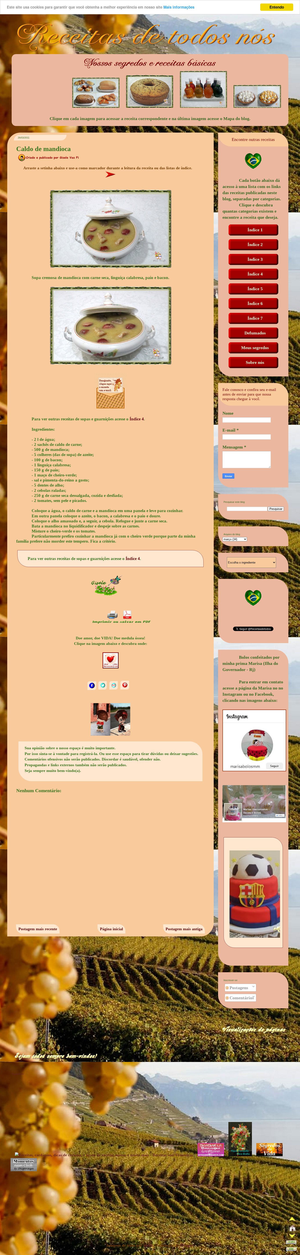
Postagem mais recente (37, 929)
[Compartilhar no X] (103, 689)
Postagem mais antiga (184, 929)
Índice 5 (255, 288)
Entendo (276, 7)
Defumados (255, 332)
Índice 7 (255, 318)
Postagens (238, 987)
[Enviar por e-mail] (114, 689)
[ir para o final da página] (291, 1249)
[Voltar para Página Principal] (292, 1229)
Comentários (241, 997)
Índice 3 (255, 259)
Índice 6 (255, 303)
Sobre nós (255, 362)
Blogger (186, 1245)
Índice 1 (255, 229)
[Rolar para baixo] (292, 1236)
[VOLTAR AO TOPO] (291, 1243)
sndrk (148, 1245)
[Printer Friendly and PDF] (121, 623)
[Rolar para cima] (292, 1220)
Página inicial (111, 929)
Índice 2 (255, 244)
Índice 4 (137, 419)
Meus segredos (255, 347)
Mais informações (178, 7)
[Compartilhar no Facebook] (92, 689)
